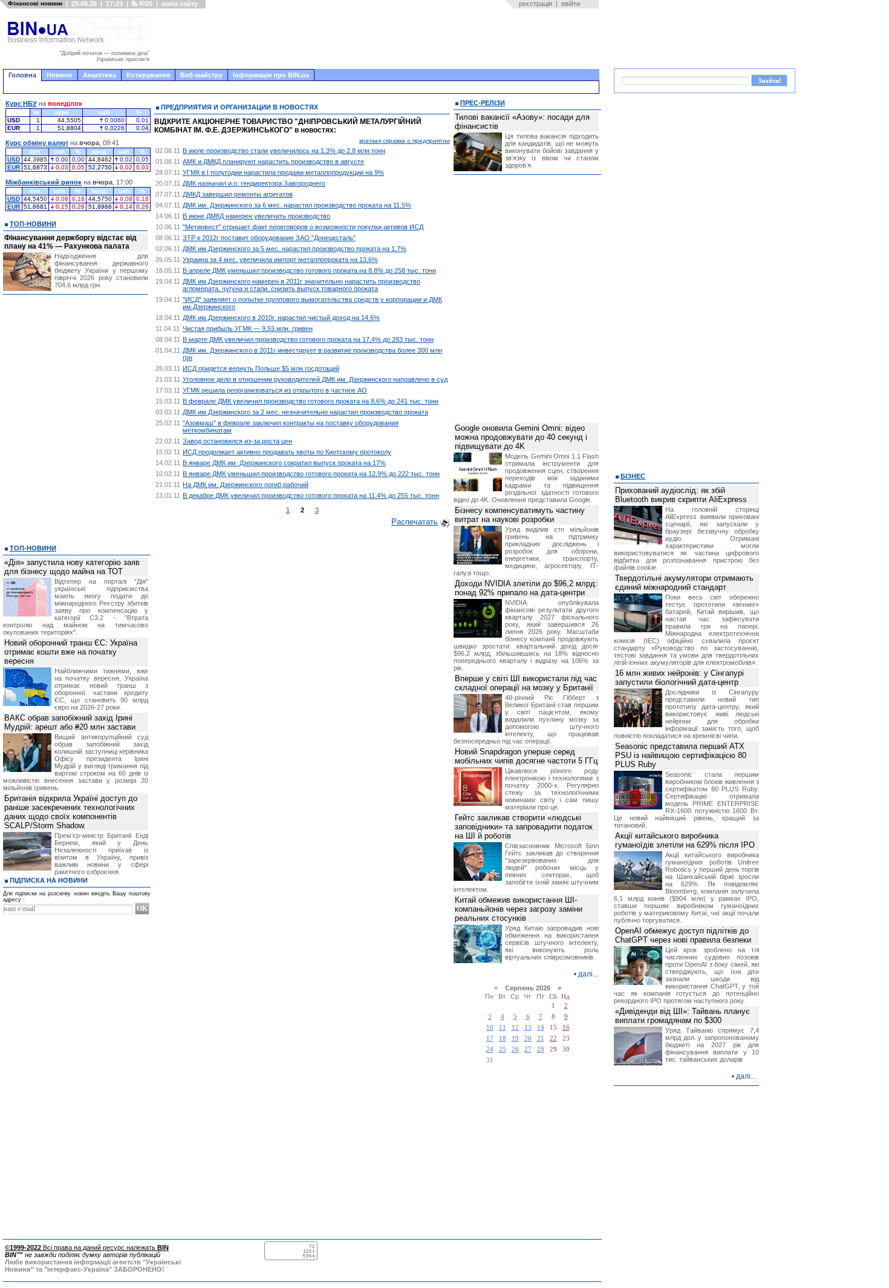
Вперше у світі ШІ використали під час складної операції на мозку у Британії (526, 683)
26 (515, 1049)
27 (528, 1049)
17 (489, 1038)
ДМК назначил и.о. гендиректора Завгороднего (254, 183)
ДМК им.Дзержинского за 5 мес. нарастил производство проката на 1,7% (294, 248)
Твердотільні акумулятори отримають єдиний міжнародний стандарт (684, 583)
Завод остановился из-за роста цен (237, 441)
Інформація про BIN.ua (271, 75)
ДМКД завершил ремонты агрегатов (238, 194)
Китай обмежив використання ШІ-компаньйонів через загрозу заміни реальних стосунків (518, 909)
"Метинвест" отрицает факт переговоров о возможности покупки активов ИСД (303, 226)
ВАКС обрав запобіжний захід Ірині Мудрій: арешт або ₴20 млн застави (69, 722)
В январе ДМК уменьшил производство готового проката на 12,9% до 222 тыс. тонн (311, 473)
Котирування (148, 75)
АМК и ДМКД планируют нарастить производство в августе (273, 161)
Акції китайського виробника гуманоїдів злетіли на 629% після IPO (685, 840)
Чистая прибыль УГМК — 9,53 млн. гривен (248, 328)
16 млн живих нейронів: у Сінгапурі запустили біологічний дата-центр (679, 678)
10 (489, 1027)
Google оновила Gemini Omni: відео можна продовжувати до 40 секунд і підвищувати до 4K (521, 437)
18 (502, 1038)
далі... (588, 974)
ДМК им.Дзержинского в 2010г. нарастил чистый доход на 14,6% (281, 317)
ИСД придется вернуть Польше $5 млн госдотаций (261, 368)
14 (540, 1027)
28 (540, 1049)
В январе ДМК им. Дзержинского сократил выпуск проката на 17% (284, 462)
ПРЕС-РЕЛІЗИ (482, 102)
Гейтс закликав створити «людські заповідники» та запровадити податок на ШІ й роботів (524, 826)
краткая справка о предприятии (404, 140)
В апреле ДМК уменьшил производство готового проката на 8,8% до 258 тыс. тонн (309, 270)
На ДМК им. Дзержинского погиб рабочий (245, 484)
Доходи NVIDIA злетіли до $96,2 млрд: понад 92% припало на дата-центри (526, 588)
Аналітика (99, 75)
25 (502, 1049)
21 (540, 1038)
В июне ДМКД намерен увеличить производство (256, 216)
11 (502, 1027)
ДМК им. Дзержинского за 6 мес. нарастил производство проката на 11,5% (297, 205)
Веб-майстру (201, 75)
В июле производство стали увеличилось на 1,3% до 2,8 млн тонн (284, 150)
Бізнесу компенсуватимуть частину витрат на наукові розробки (520, 515)
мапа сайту (179, 3)
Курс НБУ (21, 103)
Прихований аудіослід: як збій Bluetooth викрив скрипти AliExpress (681, 495)
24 (489, 1049)
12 (515, 1027)
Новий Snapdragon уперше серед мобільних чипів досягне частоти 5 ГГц (526, 756)
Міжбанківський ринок (43, 182)
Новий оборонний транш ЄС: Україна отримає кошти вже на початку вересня (70, 651)
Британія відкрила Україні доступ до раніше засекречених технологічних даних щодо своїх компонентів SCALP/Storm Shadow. (70, 812)
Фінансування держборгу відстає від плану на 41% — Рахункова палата (70, 242)
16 (566, 1027)
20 (528, 1038)
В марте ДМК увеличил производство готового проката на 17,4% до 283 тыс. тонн (308, 339)
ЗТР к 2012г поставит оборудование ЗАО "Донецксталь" (269, 237)
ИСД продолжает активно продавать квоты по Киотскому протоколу (287, 452)
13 (528, 1027)
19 (515, 1038)
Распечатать (414, 521)
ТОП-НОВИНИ (33, 223)
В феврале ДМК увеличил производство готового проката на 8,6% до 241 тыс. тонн (310, 401)
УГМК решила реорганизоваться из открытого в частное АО (275, 390)
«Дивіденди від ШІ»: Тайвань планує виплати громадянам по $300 (682, 1016)
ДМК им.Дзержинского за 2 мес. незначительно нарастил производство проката (305, 412)
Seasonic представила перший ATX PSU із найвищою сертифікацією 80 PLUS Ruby (680, 755)
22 (553, 1038)
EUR (13, 167)
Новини (60, 75)
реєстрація (535, 3)
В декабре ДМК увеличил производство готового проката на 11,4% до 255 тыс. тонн (311, 495)
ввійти (570, 3)
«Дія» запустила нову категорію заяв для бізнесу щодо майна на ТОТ (72, 567)
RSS (144, 3)
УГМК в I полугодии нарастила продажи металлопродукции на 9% (283, 172)
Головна (22, 75)
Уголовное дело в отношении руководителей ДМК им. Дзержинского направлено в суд (315, 379)
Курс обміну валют (36, 142)
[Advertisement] (378, 38)
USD (13, 159)
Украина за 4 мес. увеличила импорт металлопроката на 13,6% (280, 259)
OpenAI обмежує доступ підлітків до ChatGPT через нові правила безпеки (683, 935)
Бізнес (632, 476)
